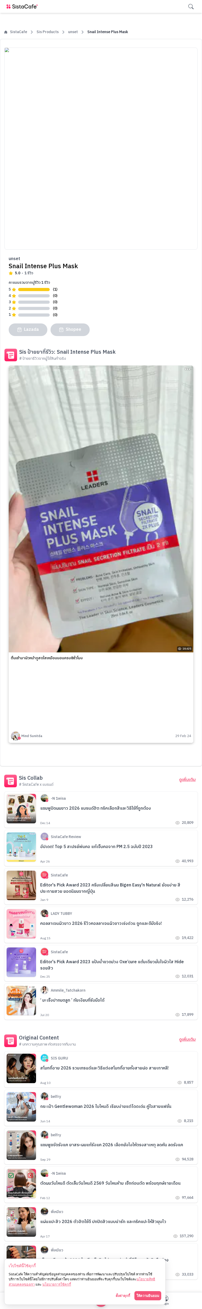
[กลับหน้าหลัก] (23, 6)
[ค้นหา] (191, 6)
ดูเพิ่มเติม (187, 780)
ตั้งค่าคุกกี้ (123, 1295)
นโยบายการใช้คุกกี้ (56, 1284)
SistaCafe (18, 32)
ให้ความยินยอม (148, 1295)
